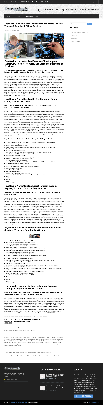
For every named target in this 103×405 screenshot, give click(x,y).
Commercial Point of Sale (43, 337)
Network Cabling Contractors (11, 340)
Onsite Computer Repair (20, 342)
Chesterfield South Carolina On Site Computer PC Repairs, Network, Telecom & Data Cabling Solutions (37, 355)
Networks (57, 340)
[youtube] (93, 2)
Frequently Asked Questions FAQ (79, 32)
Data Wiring (35, 339)
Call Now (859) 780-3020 (83, 396)
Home (8, 16)
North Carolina (43, 77)
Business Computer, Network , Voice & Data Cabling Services (19, 330)
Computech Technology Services (19, 402)
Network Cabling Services (41, 340)
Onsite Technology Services (16, 344)
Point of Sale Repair (48, 344)
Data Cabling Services (26, 339)
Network (52, 339)
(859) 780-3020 (21, 95)
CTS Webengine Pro (93, 402)
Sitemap (73, 44)
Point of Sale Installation (36, 344)
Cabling (24, 337)
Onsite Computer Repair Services (35, 342)
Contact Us (17, 16)
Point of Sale (26, 344)
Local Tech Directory (32, 327)
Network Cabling (58, 339)
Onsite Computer (8, 342)
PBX (57, 216)
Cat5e (49, 214)
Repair (57, 344)
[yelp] (97, 2)
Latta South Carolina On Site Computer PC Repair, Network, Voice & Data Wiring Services (27, 352)
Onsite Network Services (50, 342)
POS (54, 344)
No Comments (15, 30)
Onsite (62, 340)
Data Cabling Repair (15, 339)
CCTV (11, 266)
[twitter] (90, 2)
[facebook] (87, 2)
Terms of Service (75, 41)
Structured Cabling (16, 345)
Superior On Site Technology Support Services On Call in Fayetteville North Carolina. (25, 316)
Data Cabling (53, 337)
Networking (51, 340)
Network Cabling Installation (27, 340)
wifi (18, 206)
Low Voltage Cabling (44, 339)
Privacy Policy (74, 38)
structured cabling (21, 84)
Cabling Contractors (31, 337)
